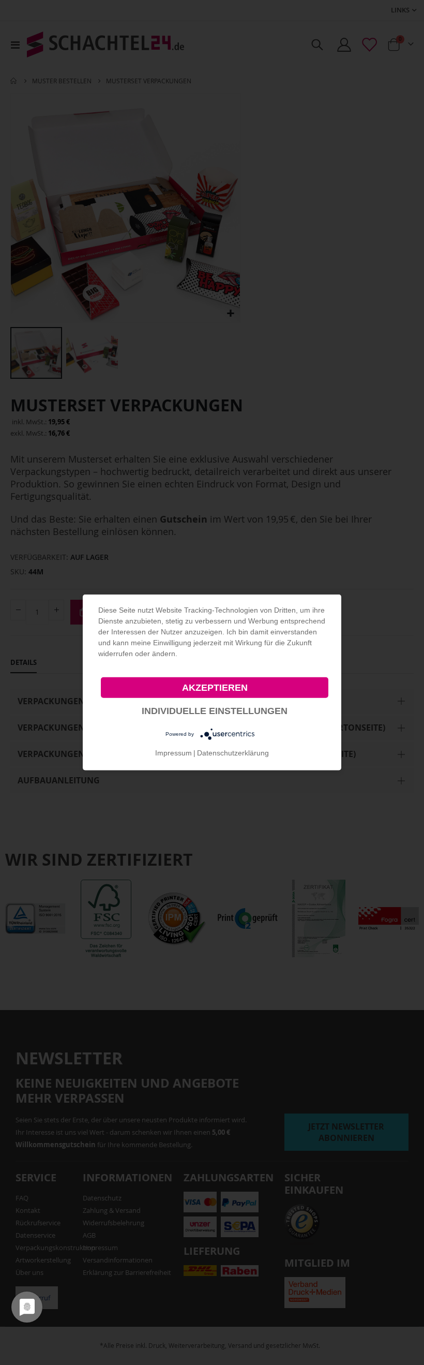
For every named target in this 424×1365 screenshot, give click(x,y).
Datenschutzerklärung (233, 753)
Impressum (173, 753)
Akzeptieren (215, 687)
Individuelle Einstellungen (214, 711)
